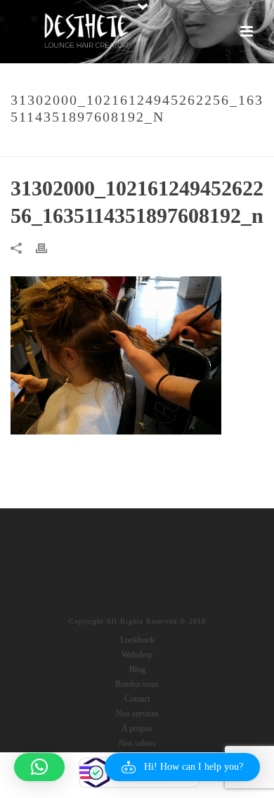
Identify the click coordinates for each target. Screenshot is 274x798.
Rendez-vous (137, 684)
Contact (137, 699)
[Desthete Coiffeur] (85, 31)
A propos (137, 728)
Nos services (137, 714)
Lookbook (137, 640)
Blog (137, 669)
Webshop (137, 654)
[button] (182, 767)
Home (31, 146)
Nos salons (137, 743)
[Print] (48, 247)
